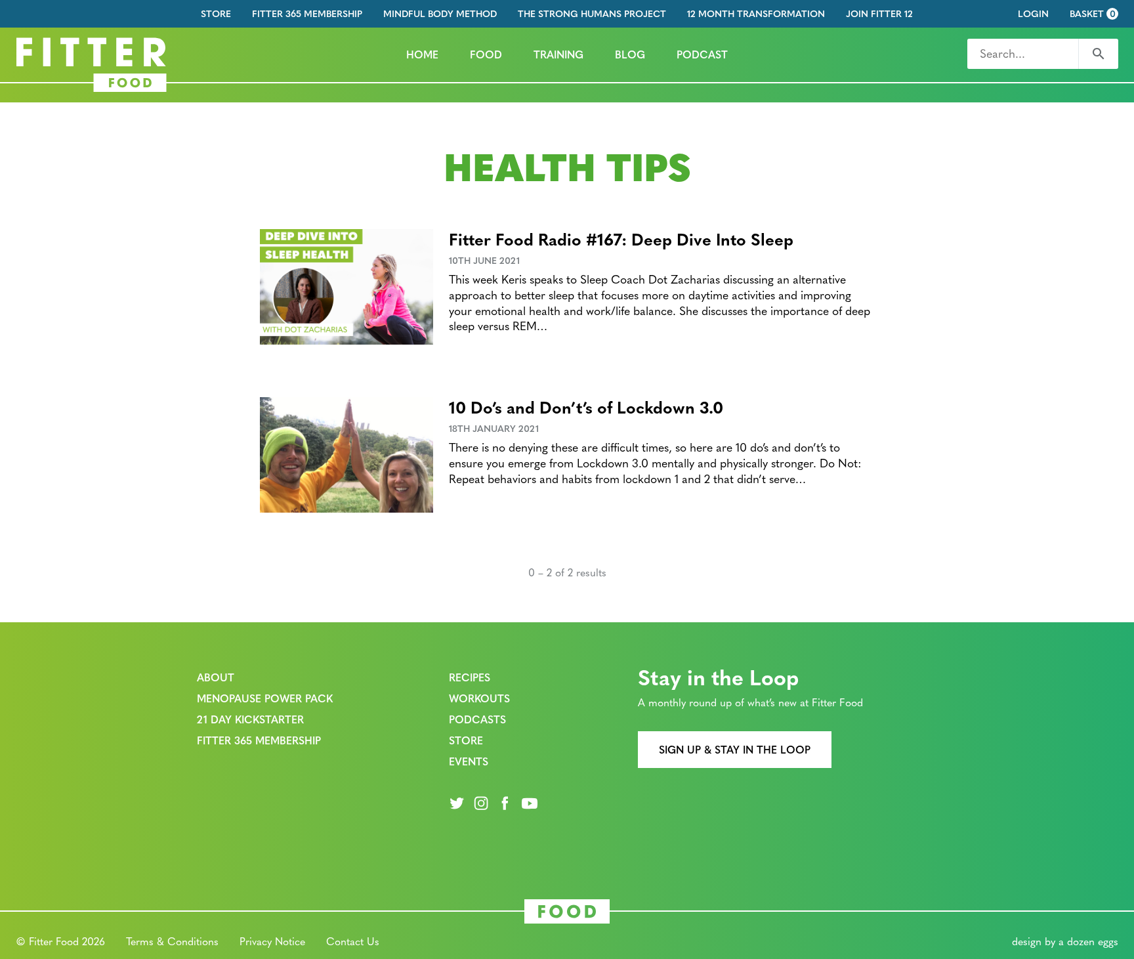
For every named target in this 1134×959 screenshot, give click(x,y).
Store (216, 14)
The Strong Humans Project (592, 14)
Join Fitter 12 (879, 14)
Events (468, 761)
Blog (630, 54)
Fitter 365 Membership (307, 14)
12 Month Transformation (756, 14)
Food (486, 54)
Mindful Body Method (440, 14)
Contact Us (352, 940)
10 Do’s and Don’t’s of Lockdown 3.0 (586, 406)
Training (558, 54)
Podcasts (477, 719)
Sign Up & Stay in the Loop (734, 749)
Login (1033, 14)
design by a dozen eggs (1065, 940)
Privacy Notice (272, 940)
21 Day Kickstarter (250, 719)
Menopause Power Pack (265, 698)
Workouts (479, 698)
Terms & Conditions (172, 940)
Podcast (702, 54)
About (215, 677)
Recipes (469, 677)
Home (422, 54)
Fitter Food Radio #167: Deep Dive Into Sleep (621, 238)
